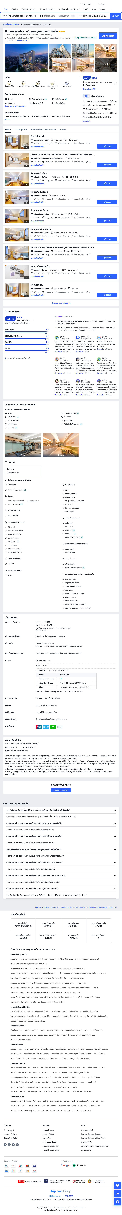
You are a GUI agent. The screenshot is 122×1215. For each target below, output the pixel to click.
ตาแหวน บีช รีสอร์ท (65, 1073)
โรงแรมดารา (88, 1092)
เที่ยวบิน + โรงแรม (28, 9)
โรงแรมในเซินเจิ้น (56, 1111)
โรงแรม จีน (55, 907)
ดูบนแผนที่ (86, 121)
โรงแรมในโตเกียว (30, 1101)
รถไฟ (94, 9)
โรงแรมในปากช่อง (57, 1054)
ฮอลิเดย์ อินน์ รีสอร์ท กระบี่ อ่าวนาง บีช (39, 1087)
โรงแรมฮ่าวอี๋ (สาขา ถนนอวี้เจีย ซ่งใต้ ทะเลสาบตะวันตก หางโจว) (61, 997)
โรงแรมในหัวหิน (55, 1059)
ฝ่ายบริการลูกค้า (9, 1130)
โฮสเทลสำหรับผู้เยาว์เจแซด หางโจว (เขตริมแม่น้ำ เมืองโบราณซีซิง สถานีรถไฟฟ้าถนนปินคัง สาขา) (43, 983)
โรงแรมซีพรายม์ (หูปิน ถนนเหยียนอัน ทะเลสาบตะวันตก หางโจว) (42, 1002)
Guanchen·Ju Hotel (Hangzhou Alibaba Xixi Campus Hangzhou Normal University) (41, 968)
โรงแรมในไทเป (15, 1106)
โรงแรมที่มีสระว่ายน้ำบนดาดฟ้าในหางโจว (81, 1035)
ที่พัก (6, 9)
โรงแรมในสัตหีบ (99, 1054)
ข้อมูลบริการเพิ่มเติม (10, 1138)
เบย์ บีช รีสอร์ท (47, 1092)
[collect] (117, 1185)
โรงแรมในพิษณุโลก (71, 1054)
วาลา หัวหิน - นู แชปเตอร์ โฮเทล (89, 1077)
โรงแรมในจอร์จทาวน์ (84, 1111)
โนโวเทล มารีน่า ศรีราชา (74, 1092)
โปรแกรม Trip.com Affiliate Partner (93, 1138)
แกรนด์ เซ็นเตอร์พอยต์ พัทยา (21, 1068)
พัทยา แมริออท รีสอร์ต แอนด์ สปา (93, 1068)
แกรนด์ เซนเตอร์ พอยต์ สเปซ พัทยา (45, 1073)
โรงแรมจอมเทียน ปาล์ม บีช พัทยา (44, 1068)
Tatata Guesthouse (41, 988)
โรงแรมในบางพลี (69, 1101)
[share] (117, 1193)
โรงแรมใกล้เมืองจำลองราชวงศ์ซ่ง (38, 1016)
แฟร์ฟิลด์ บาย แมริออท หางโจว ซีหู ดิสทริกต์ (26, 973)
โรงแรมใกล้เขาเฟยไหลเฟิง (40, 1011)
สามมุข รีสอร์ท (59, 1092)
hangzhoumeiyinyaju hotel (20, 978)
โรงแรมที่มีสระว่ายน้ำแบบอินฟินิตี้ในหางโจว (52, 1035)
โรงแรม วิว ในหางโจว (31, 1030)
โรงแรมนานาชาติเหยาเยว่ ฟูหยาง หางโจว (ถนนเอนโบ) (29, 964)
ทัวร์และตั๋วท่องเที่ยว (47, 9)
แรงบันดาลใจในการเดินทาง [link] (69, 9)
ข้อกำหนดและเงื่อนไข (49, 1142)
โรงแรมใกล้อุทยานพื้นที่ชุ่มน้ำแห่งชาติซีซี (64, 1011)
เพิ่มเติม (7, 119)
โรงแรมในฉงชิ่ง (77, 1106)
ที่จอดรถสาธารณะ (70, 413)
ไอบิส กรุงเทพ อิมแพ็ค (81, 1073)
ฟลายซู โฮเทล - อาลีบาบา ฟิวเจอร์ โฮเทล (24, 997)
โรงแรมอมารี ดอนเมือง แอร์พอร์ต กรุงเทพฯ (26, 1092)
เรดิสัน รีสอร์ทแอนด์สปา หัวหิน (21, 1073)
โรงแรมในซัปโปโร (16, 1111)
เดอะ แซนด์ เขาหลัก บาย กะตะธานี (65, 1087)
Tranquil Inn (82, 983)
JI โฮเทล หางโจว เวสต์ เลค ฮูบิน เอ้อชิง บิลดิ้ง (31, 31)
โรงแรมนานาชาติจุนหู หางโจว (74, 978)
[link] (86, 4)
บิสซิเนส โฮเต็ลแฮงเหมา (50, 973)
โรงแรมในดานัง (27, 1106)
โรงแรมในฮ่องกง (16, 1101)
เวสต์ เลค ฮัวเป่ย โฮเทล (58, 988)
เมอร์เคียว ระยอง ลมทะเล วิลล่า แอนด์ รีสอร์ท (45, 1077)
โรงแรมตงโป (15, 1002)
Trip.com (38, 907)
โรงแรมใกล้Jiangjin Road (36, 1021)
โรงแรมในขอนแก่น (47, 1049)
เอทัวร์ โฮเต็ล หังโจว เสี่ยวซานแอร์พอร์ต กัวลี (25, 959)
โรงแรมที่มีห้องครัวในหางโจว (93, 1030)
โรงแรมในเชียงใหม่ (83, 1059)
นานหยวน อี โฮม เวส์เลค (92, 997)
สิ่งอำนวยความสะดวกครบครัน (15, 106)
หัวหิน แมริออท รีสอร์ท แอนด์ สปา (68, 1068)
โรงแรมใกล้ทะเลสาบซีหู (77, 1016)
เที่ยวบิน (14, 9)
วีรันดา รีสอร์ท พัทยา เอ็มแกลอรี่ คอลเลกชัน (25, 1082)
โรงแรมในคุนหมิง (30, 1111)
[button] (95, 4)
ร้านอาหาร (67, 417)
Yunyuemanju (37, 978)
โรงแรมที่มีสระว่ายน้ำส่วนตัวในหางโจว (23, 1035)
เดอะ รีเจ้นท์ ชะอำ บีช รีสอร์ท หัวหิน (54, 1082)
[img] (26, 58)
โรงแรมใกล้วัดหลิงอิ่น (18, 1016)
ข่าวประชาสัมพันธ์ (48, 1134)
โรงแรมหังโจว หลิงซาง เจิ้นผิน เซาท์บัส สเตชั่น (83, 988)
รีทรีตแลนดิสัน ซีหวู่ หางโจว (53, 978)
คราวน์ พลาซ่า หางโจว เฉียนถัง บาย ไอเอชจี (65, 992)
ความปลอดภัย (86, 1150)
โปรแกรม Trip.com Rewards (91, 1134)
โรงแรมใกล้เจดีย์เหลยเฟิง (60, 1016)
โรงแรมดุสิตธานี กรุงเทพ (76, 1082)
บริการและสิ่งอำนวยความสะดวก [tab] (43, 129)
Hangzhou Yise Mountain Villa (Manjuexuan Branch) (30, 992)
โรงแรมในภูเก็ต (61, 1049)
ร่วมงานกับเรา (47, 1138)
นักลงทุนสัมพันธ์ (87, 1130)
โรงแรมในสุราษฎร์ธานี (31, 1049)
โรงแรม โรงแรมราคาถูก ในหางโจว (51, 1030)
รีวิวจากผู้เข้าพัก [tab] (21, 129)
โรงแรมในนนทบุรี (17, 1049)
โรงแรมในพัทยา (43, 1059)
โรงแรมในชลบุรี (16, 1054)
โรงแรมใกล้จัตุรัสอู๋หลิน (18, 1021)
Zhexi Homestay (79, 968)
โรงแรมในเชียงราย (86, 1054)
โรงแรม (46, 907)
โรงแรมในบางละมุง (29, 1059)
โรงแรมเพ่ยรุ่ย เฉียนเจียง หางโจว (22, 988)
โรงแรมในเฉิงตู (43, 1101)
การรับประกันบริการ (10, 1134)
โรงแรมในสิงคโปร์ (64, 1106)
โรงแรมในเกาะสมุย (68, 1059)
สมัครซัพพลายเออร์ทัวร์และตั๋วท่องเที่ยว (94, 1146)
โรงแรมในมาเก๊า (43, 1111)
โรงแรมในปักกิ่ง (40, 1106)
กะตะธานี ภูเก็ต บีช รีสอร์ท (19, 1077)
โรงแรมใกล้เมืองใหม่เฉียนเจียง (97, 1016)
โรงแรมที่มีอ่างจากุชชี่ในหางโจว (21, 1040)
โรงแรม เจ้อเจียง (66, 907)
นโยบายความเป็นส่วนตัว (51, 1146)
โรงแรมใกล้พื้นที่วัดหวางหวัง (20, 1011)
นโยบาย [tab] (63, 129)
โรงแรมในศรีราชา (29, 1054)
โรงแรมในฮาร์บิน (69, 1111)
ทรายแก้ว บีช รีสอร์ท (69, 1077)
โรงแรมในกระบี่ (16, 1059)
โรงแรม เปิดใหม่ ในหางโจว (73, 1030)
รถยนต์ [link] (102, 9)
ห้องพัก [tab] (8, 129)
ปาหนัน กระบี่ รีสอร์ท (18, 1087)
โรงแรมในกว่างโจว (56, 1101)
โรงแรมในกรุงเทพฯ (101, 1049)
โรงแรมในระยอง (73, 1049)
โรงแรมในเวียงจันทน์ (97, 1101)
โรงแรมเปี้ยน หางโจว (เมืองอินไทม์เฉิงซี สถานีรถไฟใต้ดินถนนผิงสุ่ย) (83, 973)
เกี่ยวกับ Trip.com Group (51, 1150)
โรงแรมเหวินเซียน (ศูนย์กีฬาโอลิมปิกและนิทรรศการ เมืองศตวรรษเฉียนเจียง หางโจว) (70, 959)
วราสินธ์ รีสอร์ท (91, 1082)
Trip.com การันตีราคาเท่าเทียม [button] (86, 38)
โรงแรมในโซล (51, 1106)
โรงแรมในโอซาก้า (83, 1101)
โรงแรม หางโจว (79, 907)
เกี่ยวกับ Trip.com (48, 1130)
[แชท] (117, 1201)
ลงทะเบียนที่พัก (86, 1142)
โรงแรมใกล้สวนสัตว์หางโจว (89, 1011)
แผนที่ (85, 9)
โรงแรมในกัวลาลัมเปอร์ (92, 1106)
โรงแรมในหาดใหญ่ (43, 1054)
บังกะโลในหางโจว (16, 1030)
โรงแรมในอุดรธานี (87, 1049)
